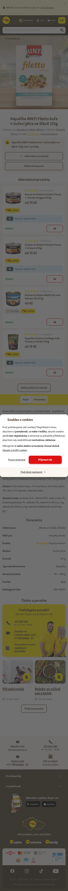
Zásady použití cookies (14, 450)
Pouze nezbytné (16, 459)
